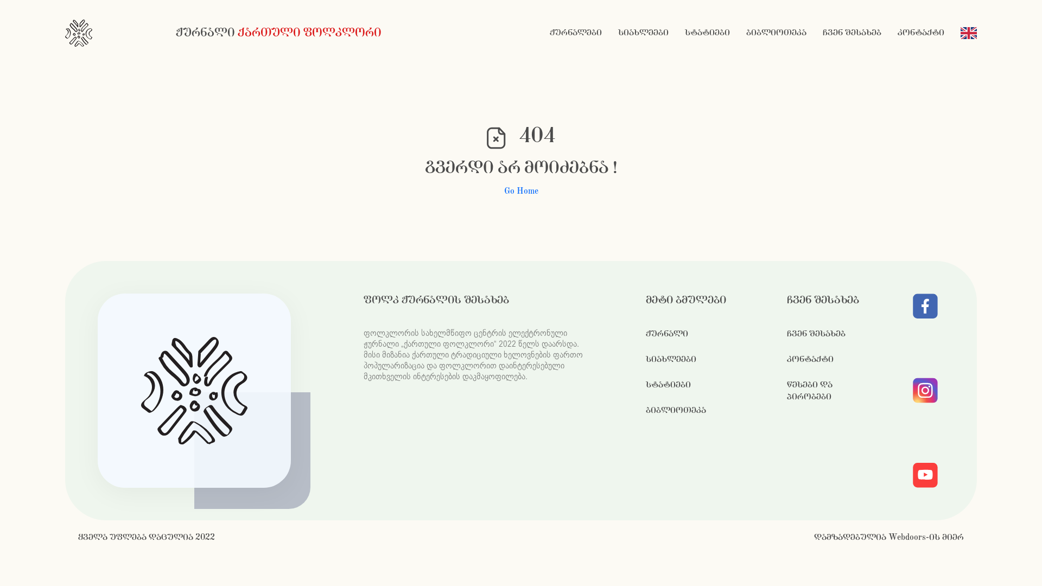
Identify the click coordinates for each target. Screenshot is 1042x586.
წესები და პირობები (810, 391)
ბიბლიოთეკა (776, 33)
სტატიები (707, 33)
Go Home (521, 191)
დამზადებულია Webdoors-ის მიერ (889, 537)
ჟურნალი (667, 334)
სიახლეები (643, 33)
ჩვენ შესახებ (852, 33)
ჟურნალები (576, 33)
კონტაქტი (921, 33)
